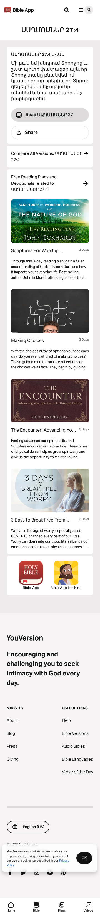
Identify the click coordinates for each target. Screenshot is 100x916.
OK (84, 858)
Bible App (31, 587)
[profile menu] (85, 10)
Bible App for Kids (66, 587)
